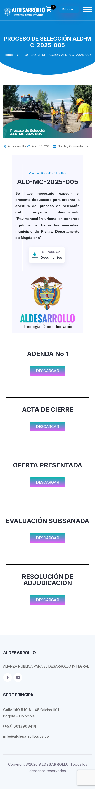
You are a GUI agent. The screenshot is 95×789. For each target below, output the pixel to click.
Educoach (68, 9)
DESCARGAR (51, 254)
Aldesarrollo (17, 146)
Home (8, 55)
